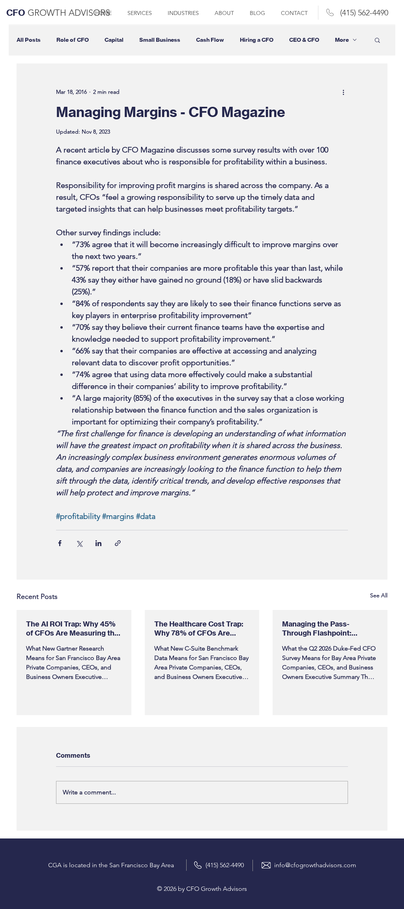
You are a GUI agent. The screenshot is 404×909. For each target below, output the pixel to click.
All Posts (29, 40)
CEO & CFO (304, 40)
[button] (377, 40)
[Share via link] (118, 543)
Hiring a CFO (256, 40)
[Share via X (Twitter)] (79, 543)
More (342, 40)
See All (378, 595)
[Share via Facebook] (60, 543)
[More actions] (343, 92)
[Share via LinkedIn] (98, 543)
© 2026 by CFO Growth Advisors (202, 888)
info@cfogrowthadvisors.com (315, 865)
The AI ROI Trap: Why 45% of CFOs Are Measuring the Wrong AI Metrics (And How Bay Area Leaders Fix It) (73, 628)
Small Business (159, 40)
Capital (114, 40)
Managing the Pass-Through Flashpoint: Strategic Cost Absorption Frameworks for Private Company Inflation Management (326, 628)
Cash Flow (210, 40)
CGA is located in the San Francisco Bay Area (111, 865)
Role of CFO (72, 40)
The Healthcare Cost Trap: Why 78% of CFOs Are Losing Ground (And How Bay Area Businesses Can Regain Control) (198, 628)
